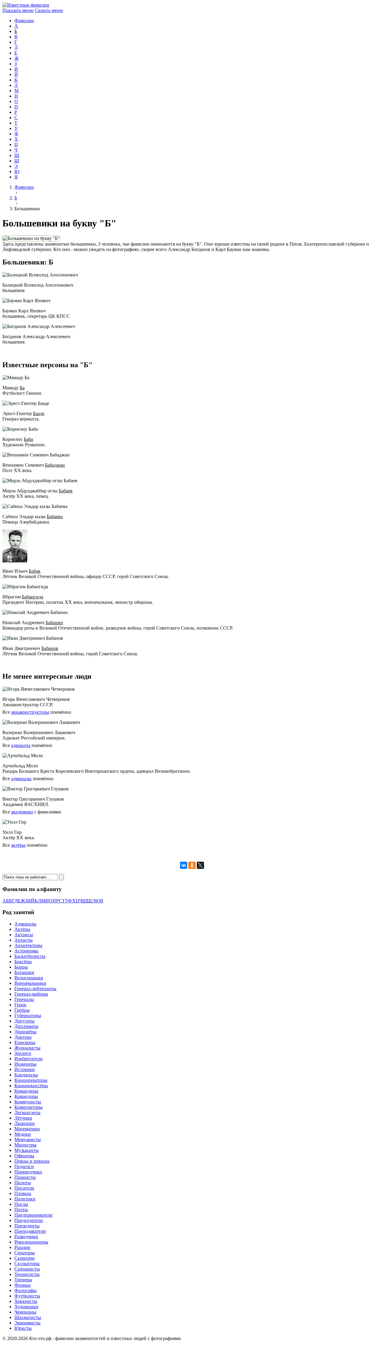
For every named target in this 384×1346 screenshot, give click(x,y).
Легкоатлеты (27, 1112)
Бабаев (66, 490)
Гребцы (22, 1010)
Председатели (28, 1220)
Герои (20, 1004)
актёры (18, 845)
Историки (24, 1069)
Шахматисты (27, 1317)
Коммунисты (27, 1101)
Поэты (21, 1209)
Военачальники (30, 983)
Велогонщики (28, 977)
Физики (22, 1285)
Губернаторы (27, 1015)
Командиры (26, 1091)
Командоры (26, 1096)
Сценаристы (27, 1268)
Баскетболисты (29, 956)
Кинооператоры (30, 1080)
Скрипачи (24, 1258)
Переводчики (28, 1171)
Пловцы (22, 1193)
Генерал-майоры (31, 993)
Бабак (34, 571)
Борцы (21, 967)
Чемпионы (25, 1312)
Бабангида (32, 596)
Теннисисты (27, 1274)
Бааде (38, 413)
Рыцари (22, 1247)
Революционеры (31, 1241)
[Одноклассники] (192, 865)
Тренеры (23, 1279)
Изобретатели (28, 1058)
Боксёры (23, 961)
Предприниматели (33, 1215)
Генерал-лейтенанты (35, 988)
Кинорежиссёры (31, 1085)
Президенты (27, 1225)
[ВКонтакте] (183, 865)
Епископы (24, 1042)
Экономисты (27, 1322)
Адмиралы (25, 923)
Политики (24, 1198)
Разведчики (26, 1236)
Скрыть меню (49, 10)
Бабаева (55, 516)
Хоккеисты (25, 1301)
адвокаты (20, 745)
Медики (22, 1134)
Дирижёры (25, 1031)
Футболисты (27, 1295)
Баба (28, 439)
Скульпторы (27, 1263)
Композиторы (28, 1107)
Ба (22, 387)
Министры (25, 1144)
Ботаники (24, 972)
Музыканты (26, 1150)
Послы (21, 1204)
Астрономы (26, 950)
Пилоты (22, 1182)
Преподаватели (30, 1231)
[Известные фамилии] (25, 4)
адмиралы (21, 778)
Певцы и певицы (32, 1161)
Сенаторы (24, 1252)
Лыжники (24, 1123)
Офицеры (24, 1155)
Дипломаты (26, 1026)
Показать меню (18, 10)
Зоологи (22, 1053)
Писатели (24, 1188)
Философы (25, 1290)
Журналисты (27, 1047)
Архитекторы (28, 945)
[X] (200, 865)
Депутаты (24, 1020)
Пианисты (25, 1177)
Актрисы (23, 934)
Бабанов (49, 648)
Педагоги (24, 1166)
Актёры (22, 929)
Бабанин (54, 622)
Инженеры (25, 1064)
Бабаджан (55, 465)
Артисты (23, 940)
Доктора (23, 1037)
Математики (27, 1128)
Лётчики (23, 1117)
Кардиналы (26, 1074)
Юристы (23, 1328)
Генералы (24, 999)
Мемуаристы (27, 1139)
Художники (26, 1306)
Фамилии (24, 20)
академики (22, 811)
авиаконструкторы (30, 712)
